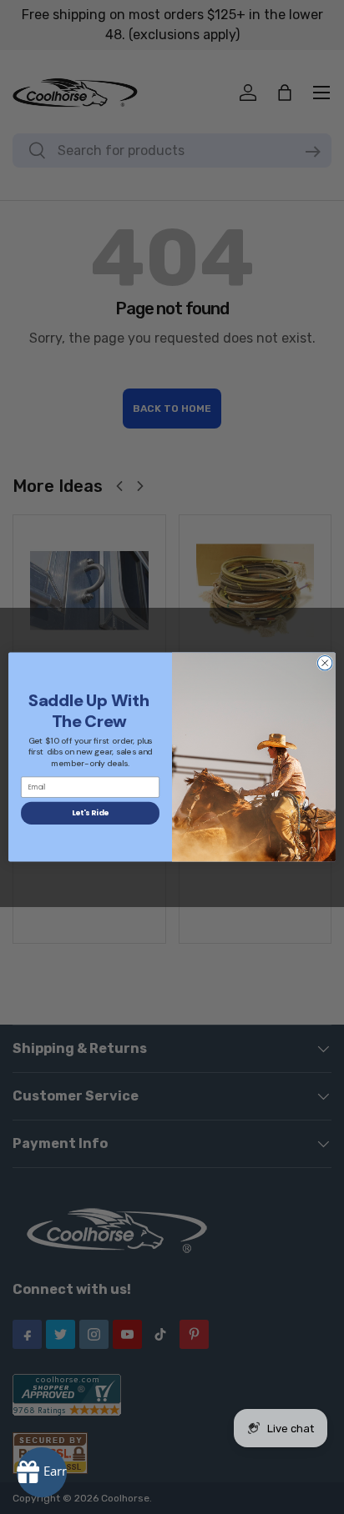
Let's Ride (90, 813)
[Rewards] (42, 1472)
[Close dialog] (324, 662)
